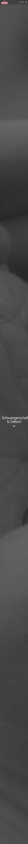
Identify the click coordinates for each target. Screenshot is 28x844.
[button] (26, 2)
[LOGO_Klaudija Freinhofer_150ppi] (4, 2)
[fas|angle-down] (14, 426)
